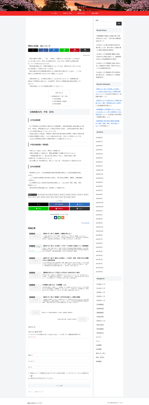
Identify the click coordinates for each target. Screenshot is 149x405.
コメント (31, 337)
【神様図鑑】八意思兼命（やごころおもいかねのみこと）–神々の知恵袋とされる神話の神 (109, 112)
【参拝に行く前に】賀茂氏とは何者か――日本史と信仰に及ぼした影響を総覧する (108, 91)
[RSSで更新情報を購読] (62, 217)
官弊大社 (75, 194)
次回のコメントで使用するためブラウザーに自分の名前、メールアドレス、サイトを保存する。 (60, 373)
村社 (39, 197)
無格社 (44, 197)
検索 (97, 20)
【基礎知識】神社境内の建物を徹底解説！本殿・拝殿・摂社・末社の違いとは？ (107, 123)
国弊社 (69, 194)
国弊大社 (57, 194)
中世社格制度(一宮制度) (60, 101)
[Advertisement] (59, 31)
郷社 (74, 197)
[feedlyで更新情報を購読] (59, 217)
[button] (85, 50)
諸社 (62, 197)
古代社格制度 (57, 98)
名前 (30, 355)
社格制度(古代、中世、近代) (60, 96)
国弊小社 (63, 194)
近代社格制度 (57, 103)
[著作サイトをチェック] (55, 217)
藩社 (58, 197)
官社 (31, 197)
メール (31, 361)
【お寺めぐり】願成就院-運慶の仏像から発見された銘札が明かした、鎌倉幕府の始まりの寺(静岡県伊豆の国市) (108, 56)
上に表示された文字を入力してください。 (41, 378)
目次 (56, 93)
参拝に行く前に (33, 194)
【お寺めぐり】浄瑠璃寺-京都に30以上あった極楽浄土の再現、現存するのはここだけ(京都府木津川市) (108, 65)
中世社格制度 (42, 194)
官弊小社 (81, 194)
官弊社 (86, 194)
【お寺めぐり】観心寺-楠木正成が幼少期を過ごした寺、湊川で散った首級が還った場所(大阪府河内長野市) (108, 47)
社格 (53, 197)
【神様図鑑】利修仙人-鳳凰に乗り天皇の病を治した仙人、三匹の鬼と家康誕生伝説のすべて (108, 38)
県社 (49, 197)
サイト (30, 367)
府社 (35, 197)
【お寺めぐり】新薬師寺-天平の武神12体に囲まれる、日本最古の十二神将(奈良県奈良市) (108, 75)
